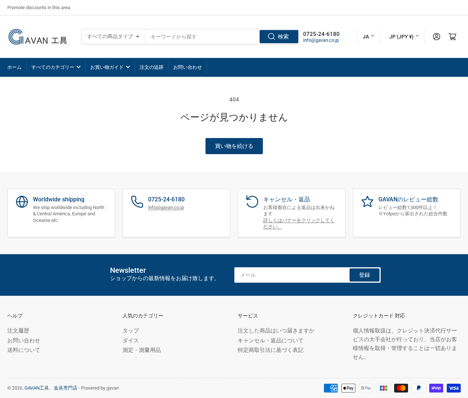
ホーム (14, 67)
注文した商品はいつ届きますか (276, 330)
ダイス (130, 340)
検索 (283, 36)
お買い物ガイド (107, 67)
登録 (364, 275)
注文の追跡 (151, 67)
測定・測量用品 (141, 350)
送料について (23, 350)
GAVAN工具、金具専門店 (51, 388)
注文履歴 (18, 330)
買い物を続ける (234, 146)
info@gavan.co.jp (321, 40)
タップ (130, 330)
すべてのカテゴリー (52, 67)
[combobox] (222, 36)
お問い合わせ (187, 67)
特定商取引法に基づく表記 (270, 350)
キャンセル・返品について (270, 340)
